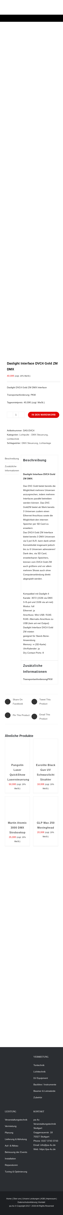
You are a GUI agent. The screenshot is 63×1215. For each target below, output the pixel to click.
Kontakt (41, 1202)
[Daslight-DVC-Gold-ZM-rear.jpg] (31, 191)
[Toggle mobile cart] (40, 9)
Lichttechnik (13, 439)
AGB (43, 1199)
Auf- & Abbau (11, 1145)
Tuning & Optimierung (16, 1171)
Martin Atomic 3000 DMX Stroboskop (17, 827)
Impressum (51, 1199)
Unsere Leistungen (31, 1199)
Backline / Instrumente (44, 1084)
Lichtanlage (45, 443)
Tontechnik (38, 1065)
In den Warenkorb (44, 415)
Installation (10, 1158)
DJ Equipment (40, 1078)
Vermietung (10, 1126)
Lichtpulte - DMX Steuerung (33, 434)
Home (9, 1199)
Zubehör (37, 1097)
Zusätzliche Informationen (12, 468)
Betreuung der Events (16, 1152)
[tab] (12, 458)
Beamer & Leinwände (44, 1091)
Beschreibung (12, 458)
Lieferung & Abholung (16, 1139)
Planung (9, 1132)
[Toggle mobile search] (46, 9)
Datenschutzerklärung (27, 1202)
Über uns (17, 1199)
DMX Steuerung (30, 443)
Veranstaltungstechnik (16, 1119)
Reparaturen (11, 1165)
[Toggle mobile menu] (52, 9)
